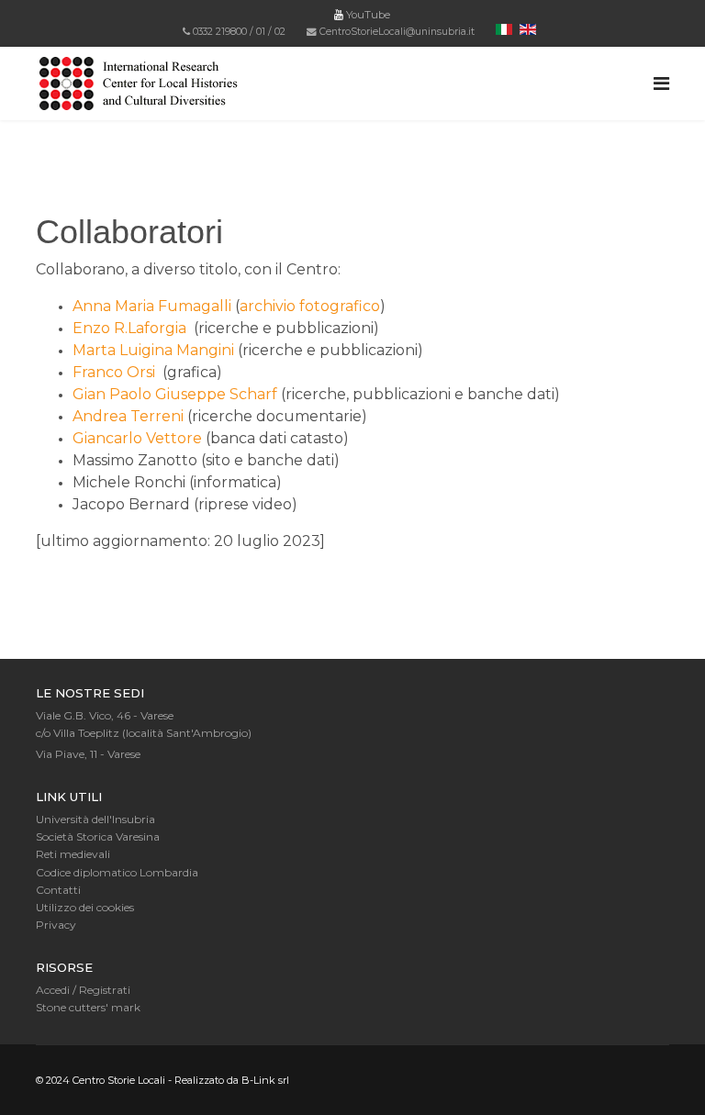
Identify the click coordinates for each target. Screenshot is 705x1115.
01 (260, 32)
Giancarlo (109, 438)
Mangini (205, 350)
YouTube (366, 14)
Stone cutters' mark (88, 1007)
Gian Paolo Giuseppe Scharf (175, 394)
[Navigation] (661, 83)
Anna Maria (115, 306)
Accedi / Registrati (83, 990)
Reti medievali (73, 854)
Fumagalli (196, 306)
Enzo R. (100, 328)
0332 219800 (220, 32)
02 (279, 32)
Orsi (143, 372)
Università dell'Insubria (95, 819)
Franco (100, 372)
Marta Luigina (124, 350)
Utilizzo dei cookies (85, 907)
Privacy (56, 924)
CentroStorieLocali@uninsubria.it (397, 32)
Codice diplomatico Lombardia (117, 872)
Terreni (158, 416)
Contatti (58, 890)
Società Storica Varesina (98, 836)
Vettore (174, 438)
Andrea (101, 416)
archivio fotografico (310, 306)
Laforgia (159, 328)
